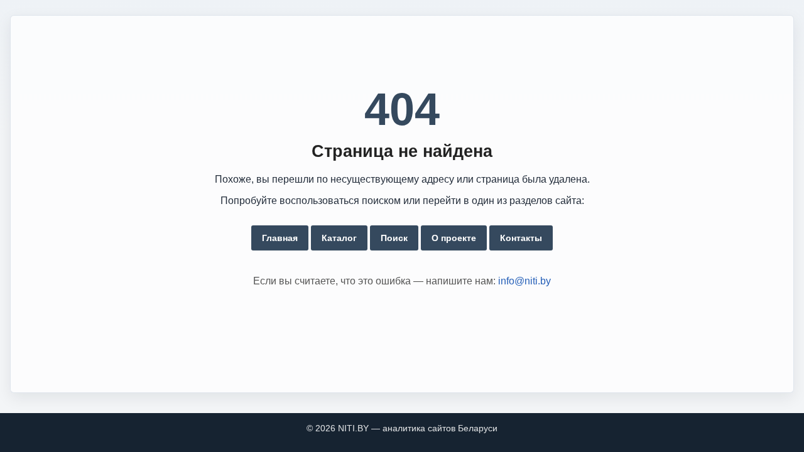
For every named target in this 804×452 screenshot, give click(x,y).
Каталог (339, 238)
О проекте (454, 238)
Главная (280, 238)
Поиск (394, 238)
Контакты (521, 238)
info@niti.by (524, 281)
